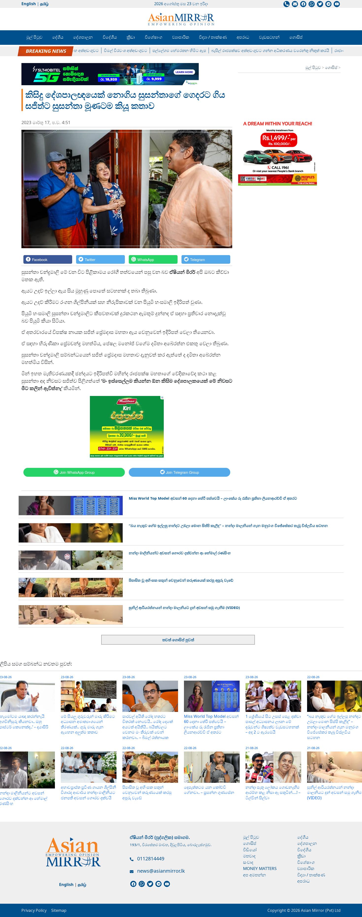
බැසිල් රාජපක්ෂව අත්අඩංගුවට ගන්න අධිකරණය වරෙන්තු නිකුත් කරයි (248, 50)
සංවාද (248, 862)
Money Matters (260, 868)
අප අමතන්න (254, 875)
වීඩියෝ (250, 849)
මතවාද (249, 856)
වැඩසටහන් (269, 37)
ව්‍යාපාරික (180, 37)
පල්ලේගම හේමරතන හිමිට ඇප (157, 50)
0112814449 (150, 858)
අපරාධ (243, 37)
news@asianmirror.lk (161, 871)
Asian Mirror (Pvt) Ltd (320, 910)
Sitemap (58, 910)
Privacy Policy (34, 910)
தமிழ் (44, 3)
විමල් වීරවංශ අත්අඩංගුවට (103, 50)
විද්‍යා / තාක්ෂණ (213, 37)
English (28, 3)
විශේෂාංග (153, 37)
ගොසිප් (296, 37)
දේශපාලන (83, 37)
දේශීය (57, 37)
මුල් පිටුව (34, 37)
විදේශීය (110, 37)
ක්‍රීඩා (131, 37)
